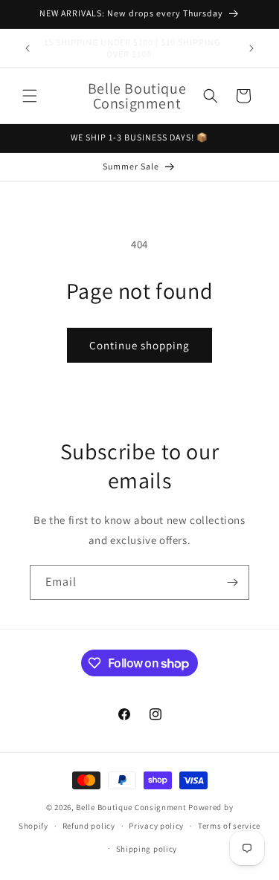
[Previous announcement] (27, 48)
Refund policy (88, 826)
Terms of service (229, 826)
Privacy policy (156, 826)
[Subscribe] (232, 582)
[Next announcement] (251, 48)
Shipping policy (147, 849)
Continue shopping (139, 345)
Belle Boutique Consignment (131, 807)
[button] (29, 96)
